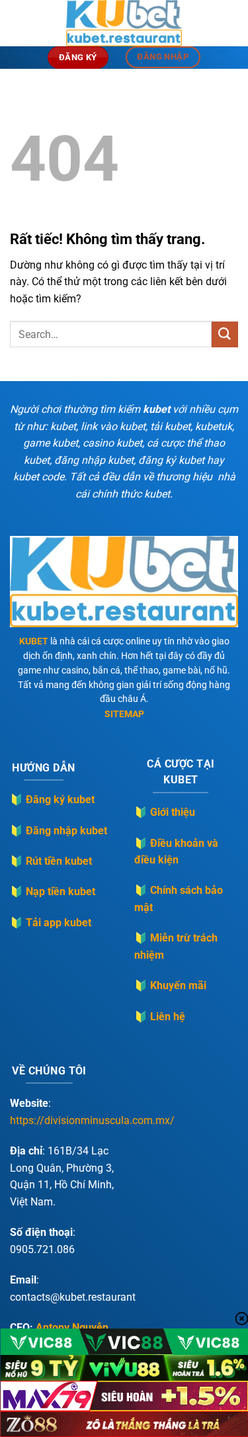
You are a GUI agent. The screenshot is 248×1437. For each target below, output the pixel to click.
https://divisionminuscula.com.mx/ (92, 1120)
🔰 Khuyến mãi (170, 985)
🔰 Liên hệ (159, 1016)
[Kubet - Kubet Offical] (124, 23)
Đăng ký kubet (60, 799)
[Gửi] (225, 334)
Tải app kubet (58, 922)
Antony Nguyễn (72, 1327)
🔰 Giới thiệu (164, 812)
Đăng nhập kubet (66, 830)
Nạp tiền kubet (60, 891)
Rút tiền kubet (59, 861)
